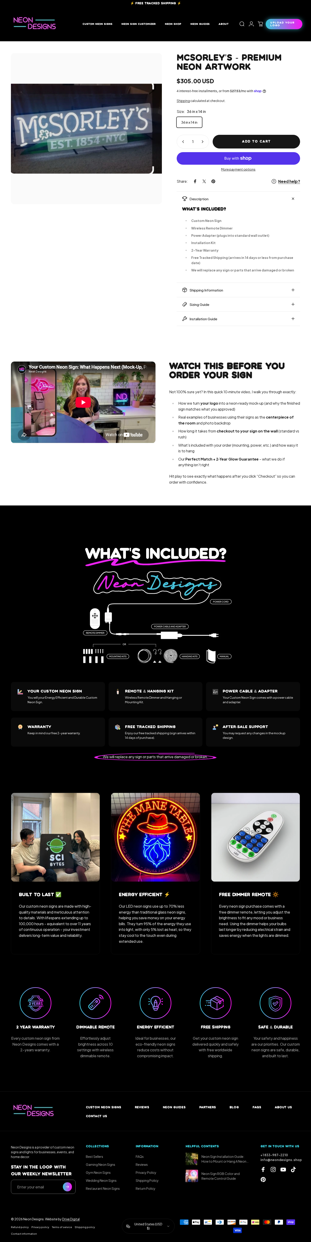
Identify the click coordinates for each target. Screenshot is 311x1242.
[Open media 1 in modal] (86, 128)
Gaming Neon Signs (100, 1164)
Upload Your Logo (282, 23)
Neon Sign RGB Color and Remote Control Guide (220, 1176)
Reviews (142, 1107)
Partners (207, 1107)
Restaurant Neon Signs (103, 1188)
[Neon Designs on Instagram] (273, 1169)
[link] (55, 837)
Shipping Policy (147, 1180)
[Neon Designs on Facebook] (263, 1169)
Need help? (289, 181)
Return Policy (146, 1188)
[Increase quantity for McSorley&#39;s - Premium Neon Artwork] (203, 141)
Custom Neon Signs (103, 1107)
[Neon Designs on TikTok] (293, 1169)
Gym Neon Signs (98, 1172)
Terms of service (62, 1227)
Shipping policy (85, 1227)
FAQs (256, 1107)
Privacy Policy (146, 1172)
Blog (234, 1107)
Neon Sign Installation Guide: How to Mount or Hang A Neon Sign (223, 1159)
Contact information (24, 1233)
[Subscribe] (67, 1186)
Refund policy (20, 1227)
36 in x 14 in (189, 122)
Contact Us (96, 1116)
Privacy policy (40, 1227)
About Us (283, 1107)
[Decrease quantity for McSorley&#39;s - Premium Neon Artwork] (182, 141)
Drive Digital (71, 1219)
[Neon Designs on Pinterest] (263, 1179)
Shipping (183, 101)
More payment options (238, 169)
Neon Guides (174, 1107)
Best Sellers (94, 1156)
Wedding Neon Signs (101, 1180)
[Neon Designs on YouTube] (283, 1169)
